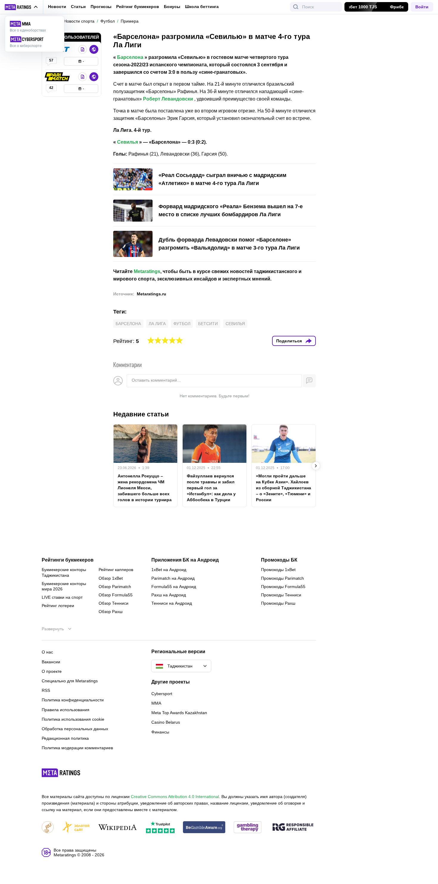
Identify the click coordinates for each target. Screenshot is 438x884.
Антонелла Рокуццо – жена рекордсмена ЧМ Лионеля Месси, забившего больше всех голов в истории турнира (145, 488)
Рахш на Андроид (168, 595)
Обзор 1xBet (111, 578)
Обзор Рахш (110, 611)
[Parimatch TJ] (58, 76)
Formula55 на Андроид (173, 586)
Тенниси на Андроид (171, 603)
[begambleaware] (204, 827)
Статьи (78, 6)
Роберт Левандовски (168, 98)
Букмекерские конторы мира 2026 (64, 586)
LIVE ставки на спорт (62, 597)
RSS (46, 690)
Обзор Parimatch (115, 586)
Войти (421, 6)
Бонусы (172, 6)
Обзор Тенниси (113, 603)
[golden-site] (75, 827)
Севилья (127, 142)
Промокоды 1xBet (278, 569)
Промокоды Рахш (278, 603)
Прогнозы (101, 6)
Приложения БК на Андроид (185, 560)
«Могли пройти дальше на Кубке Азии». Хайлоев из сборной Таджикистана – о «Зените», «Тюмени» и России (283, 488)
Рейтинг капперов (116, 569)
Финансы (160, 732)
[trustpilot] (160, 827)
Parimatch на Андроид (173, 578)
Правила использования (65, 709)
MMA (156, 703)
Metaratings (147, 271)
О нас (47, 652)
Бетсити (208, 323)
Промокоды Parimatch (282, 578)
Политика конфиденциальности (73, 700)
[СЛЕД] (316, 466)
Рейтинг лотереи (58, 605)
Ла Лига (157, 323)
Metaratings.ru (151, 293)
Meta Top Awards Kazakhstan (179, 712)
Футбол (181, 323)
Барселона (130, 57)
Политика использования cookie (73, 719)
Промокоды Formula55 (283, 586)
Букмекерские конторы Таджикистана (64, 572)
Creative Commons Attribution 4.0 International (175, 796)
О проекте (52, 671)
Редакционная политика (65, 738)
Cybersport (161, 693)
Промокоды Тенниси (281, 595)
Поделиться (289, 340)
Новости (57, 6)
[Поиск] (296, 7)
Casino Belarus (165, 722)
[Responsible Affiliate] (293, 827)
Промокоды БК (279, 560)
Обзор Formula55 (116, 595)
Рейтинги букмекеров (68, 560)
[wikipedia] (117, 827)
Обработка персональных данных (75, 728)
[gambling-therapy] (248, 827)
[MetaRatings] (61, 772)
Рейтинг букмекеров (137, 6)
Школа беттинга (202, 6)
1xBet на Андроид (168, 569)
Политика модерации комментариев (77, 747)
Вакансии (51, 661)
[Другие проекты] (21, 7)
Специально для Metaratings (70, 680)
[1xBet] (82, 49)
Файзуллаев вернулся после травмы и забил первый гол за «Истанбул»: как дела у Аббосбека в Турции (211, 488)
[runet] (48, 827)
